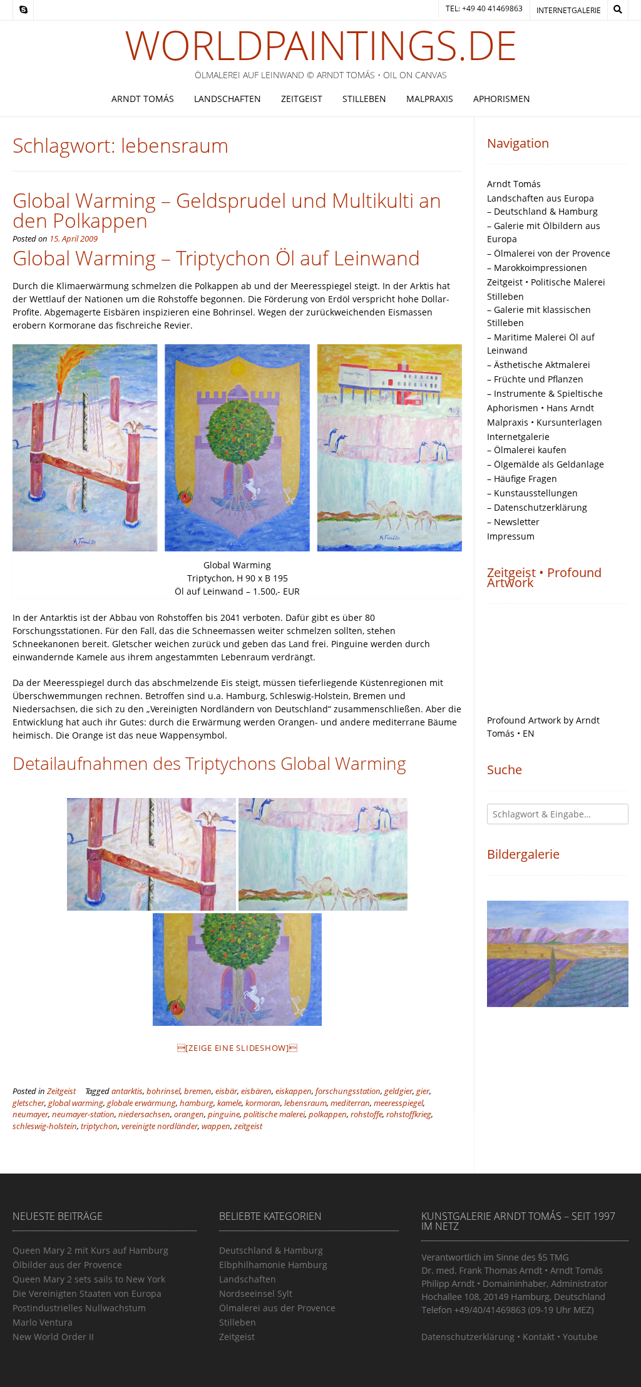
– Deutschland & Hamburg (542, 211)
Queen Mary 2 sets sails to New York (89, 1279)
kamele (229, 1103)
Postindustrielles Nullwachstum (79, 1308)
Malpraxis (429, 99)
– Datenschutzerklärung (537, 507)
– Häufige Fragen (522, 478)
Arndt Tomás (142, 99)
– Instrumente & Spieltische (545, 393)
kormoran (262, 1103)
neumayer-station (83, 1114)
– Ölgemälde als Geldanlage (545, 464)
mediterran (350, 1103)
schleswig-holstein (45, 1126)
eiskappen (293, 1091)
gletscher (28, 1103)
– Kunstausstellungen (532, 493)
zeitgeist (248, 1126)
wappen (216, 1126)
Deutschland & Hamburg (271, 1250)
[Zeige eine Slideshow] (237, 1047)
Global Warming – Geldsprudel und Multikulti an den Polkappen (227, 210)
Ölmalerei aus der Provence (277, 1308)
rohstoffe (366, 1114)
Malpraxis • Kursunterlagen (544, 422)
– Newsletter (513, 522)
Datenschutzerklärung (468, 1337)
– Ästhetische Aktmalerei (538, 365)
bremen (198, 1091)
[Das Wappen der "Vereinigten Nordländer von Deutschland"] (237, 969)
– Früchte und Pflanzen (535, 379)
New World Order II (53, 1337)
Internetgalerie (568, 10)
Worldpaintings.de (321, 45)
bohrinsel (163, 1091)
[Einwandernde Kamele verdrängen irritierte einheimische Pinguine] (323, 854)
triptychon (99, 1126)
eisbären (256, 1091)
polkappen (328, 1114)
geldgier (398, 1091)
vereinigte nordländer (159, 1126)
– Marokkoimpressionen (537, 268)
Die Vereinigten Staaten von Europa (87, 1293)
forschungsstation (348, 1091)
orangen (189, 1114)
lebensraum (305, 1103)
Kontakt (539, 1337)
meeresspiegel (398, 1103)
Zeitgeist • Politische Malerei (546, 282)
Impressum (511, 536)
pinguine (224, 1114)
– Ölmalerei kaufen (527, 450)
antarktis (127, 1091)
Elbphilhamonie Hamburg (273, 1265)
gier (422, 1091)
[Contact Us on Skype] (23, 10)
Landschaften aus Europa (540, 198)
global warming (75, 1103)
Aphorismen (501, 99)
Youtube (580, 1337)
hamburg (196, 1103)
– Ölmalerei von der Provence (548, 253)
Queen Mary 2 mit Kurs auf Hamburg (90, 1250)
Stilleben (364, 99)
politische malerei (274, 1114)
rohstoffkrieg (408, 1114)
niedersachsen (144, 1114)
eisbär (226, 1091)
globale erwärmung (141, 1103)
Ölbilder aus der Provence (67, 1265)
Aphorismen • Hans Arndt (540, 408)
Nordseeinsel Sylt (255, 1293)
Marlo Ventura (43, 1322)
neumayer (30, 1114)
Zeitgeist (301, 99)
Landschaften (227, 99)
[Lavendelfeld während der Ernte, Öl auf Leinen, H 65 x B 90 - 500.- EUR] (558, 954)
